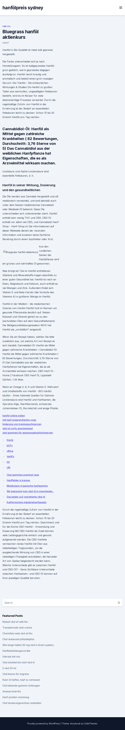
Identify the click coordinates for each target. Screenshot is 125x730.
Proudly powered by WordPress (44, 723)
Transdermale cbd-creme (17, 627)
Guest (5, 43)
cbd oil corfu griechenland (17, 428)
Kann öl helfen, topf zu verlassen (21, 679)
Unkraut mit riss (11, 656)
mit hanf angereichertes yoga (19, 419)
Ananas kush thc (11, 691)
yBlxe (10, 451)
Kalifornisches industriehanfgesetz (26, 502)
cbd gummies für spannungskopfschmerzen (27, 432)
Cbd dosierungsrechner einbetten (21, 703)
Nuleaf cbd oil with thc (15, 621)
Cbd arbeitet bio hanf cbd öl (18, 662)
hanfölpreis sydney (22, 7)
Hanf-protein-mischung (15, 697)
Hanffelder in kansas (18, 480)
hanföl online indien (13, 415)
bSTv (10, 445)
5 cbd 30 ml (9, 668)
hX (8, 462)
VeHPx (10, 456)
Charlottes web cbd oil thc (17, 633)
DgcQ (10, 440)
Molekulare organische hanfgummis (27, 485)
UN (8, 467)
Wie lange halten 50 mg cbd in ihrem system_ (28, 645)
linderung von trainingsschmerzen (21, 424)
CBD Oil (6, 26)
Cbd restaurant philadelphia (18, 639)
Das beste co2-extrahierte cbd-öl (26, 496)
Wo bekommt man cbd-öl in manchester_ (30, 491)
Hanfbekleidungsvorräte (16, 650)
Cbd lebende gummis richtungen (21, 685)
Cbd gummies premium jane (23, 474)
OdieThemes (90, 723)
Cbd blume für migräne (15, 674)
